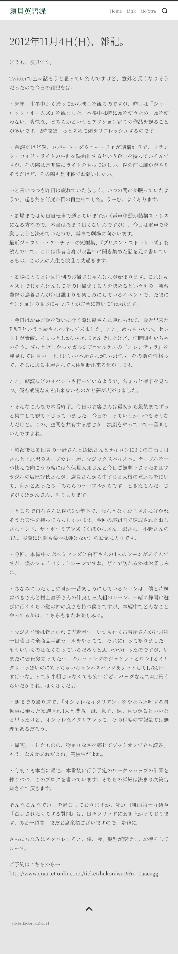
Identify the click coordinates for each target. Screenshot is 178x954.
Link (131, 10)
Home (116, 10)
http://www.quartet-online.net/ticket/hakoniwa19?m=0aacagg (83, 873)
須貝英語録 (27, 10)
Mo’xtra (148, 10)
